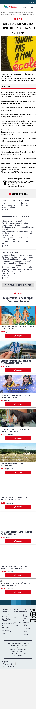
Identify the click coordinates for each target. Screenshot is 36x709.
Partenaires (18, 674)
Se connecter (31, 2)
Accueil (25, 7)
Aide (24, 662)
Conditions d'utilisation (18, 672)
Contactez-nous (14, 664)
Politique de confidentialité (18, 668)
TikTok (16, 636)
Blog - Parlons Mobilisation (6, 638)
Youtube (16, 644)
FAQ (28, 662)
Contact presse (25, 653)
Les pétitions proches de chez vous (7, 650)
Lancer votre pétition (6, 634)
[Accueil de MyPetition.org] (10, 7)
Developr (11, 685)
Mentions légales (18, 670)
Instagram (17, 641)
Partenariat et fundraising (6, 645)
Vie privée (23, 664)
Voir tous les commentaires (18, 287)
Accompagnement (8, 642)
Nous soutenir (17, 662)
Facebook (17, 633)
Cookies (17, 666)
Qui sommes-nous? (26, 635)
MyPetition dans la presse (26, 648)
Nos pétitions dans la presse (26, 642)
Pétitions (11, 12)
